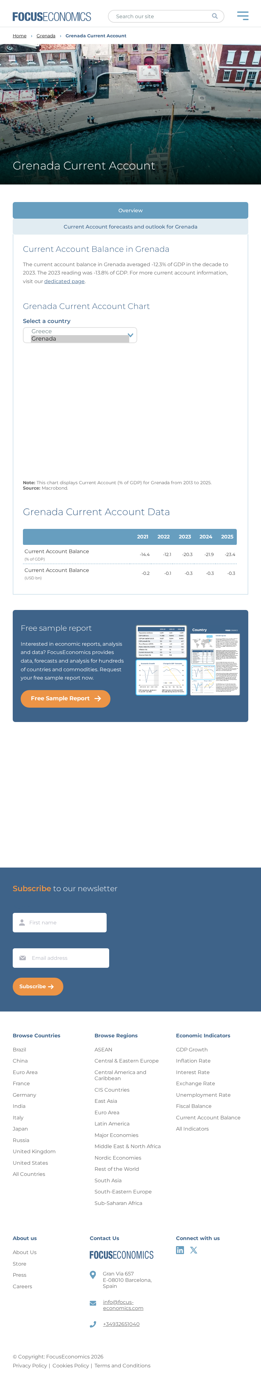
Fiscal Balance (194, 1106)
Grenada (46, 36)
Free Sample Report (60, 698)
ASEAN (103, 1050)
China (20, 1061)
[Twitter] (194, 1250)
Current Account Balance (208, 1118)
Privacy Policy (30, 1366)
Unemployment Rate (203, 1095)
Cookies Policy (71, 1366)
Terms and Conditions (123, 1366)
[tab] (130, 210)
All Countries (29, 1174)
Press (19, 1275)
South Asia (108, 1180)
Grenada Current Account (96, 36)
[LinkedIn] (180, 1250)
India (19, 1106)
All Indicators (192, 1129)
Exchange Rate (195, 1083)
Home (19, 36)
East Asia (106, 1101)
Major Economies (116, 1135)
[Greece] (80, 331)
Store (19, 1264)
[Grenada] (80, 338)
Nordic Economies (118, 1158)
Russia (21, 1140)
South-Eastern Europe (123, 1192)
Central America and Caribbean (120, 1075)
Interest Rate (193, 1072)
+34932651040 (121, 1324)
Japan (20, 1129)
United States (30, 1163)
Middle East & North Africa (128, 1146)
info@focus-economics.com (123, 1305)
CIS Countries (112, 1090)
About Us (25, 1252)
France (21, 1083)
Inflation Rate (193, 1061)
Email (21, 942)
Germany (24, 1095)
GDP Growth (192, 1050)
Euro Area (25, 1072)
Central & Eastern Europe (127, 1061)
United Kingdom (34, 1151)
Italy (18, 1118)
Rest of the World (117, 1169)
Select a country (46, 321)
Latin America (112, 1124)
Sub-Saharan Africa (118, 1203)
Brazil (19, 1050)
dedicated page (64, 281)
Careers (22, 1286)
